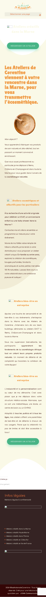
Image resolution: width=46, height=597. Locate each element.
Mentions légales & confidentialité (18, 500)
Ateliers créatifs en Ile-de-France (18, 543)
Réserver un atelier (23, 46)
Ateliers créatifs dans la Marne (18, 529)
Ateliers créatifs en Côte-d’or (17, 540)
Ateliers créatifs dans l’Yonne (17, 536)
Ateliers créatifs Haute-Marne (17, 532)
